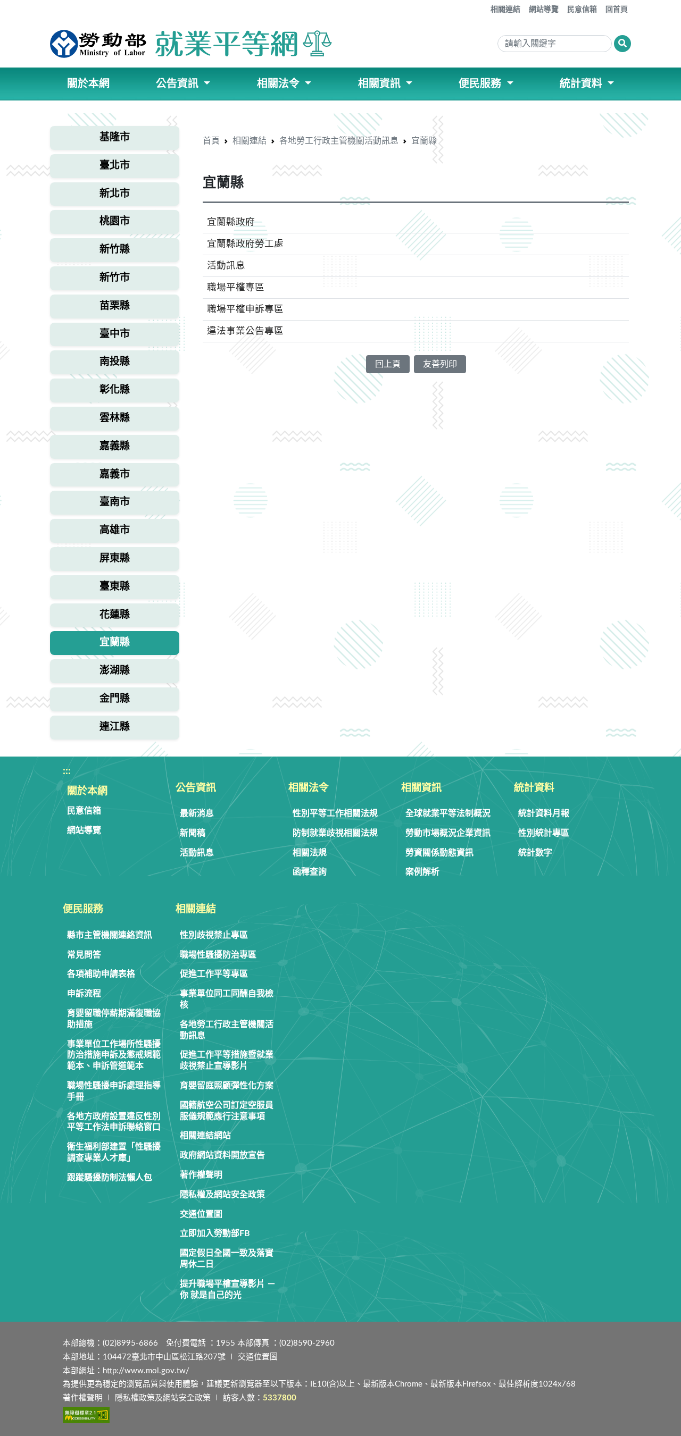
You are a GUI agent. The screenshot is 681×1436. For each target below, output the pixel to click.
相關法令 (308, 788)
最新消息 (197, 813)
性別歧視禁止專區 (214, 935)
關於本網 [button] (88, 84)
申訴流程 (84, 993)
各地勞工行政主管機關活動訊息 (338, 141)
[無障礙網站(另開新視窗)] (86, 1415)
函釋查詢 (310, 872)
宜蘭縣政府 (231, 221)
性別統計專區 (543, 833)
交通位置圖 (201, 1214)
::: (483, 5)
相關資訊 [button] (380, 84)
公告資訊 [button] (178, 84)
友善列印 (440, 364)
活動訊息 (226, 265)
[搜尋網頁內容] (622, 43)
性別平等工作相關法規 (335, 813)
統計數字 (535, 853)
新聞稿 (192, 833)
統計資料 (534, 788)
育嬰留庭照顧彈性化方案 (226, 1085)
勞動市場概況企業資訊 (448, 833)
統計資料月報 (543, 813)
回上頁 (388, 364)
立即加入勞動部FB (215, 1233)
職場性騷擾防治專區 (218, 955)
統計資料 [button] (582, 84)
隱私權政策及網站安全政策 (163, 1398)
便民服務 (83, 909)
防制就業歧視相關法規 (335, 833)
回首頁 (616, 9)
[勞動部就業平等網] (192, 43)
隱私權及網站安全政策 (222, 1194)
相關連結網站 (205, 1135)
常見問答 (84, 955)
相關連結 (505, 9)
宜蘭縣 (424, 141)
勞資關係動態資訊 (439, 853)
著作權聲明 (201, 1175)
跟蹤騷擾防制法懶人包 (109, 1177)
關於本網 (87, 791)
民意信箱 (582, 9)
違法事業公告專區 (245, 330)
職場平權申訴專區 (245, 309)
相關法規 (310, 853)
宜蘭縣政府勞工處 (245, 243)
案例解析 (422, 872)
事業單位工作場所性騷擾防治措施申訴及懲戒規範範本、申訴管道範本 (114, 1055)
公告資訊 (196, 788)
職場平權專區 (235, 287)
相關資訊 (421, 788)
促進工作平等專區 (214, 974)
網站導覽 (544, 9)
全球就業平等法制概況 (448, 813)
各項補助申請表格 (101, 974)
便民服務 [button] (481, 84)
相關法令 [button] (279, 84)
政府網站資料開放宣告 (222, 1155)
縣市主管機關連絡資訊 (109, 935)
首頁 (211, 141)
